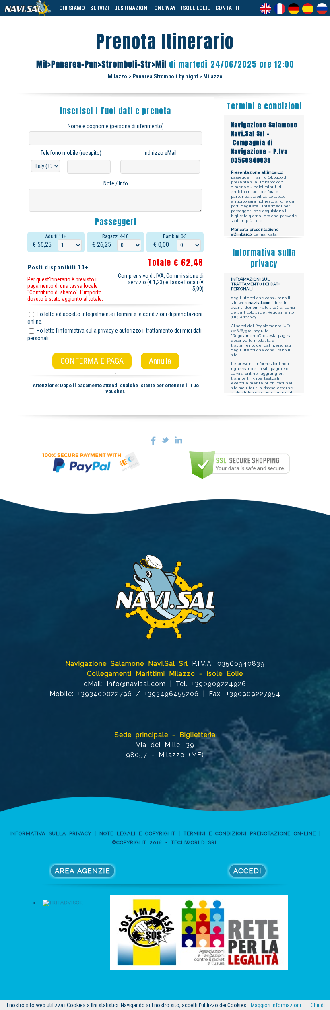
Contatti (227, 8)
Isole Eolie (195, 8)
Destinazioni (131, 8)
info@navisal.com (136, 684)
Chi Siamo (72, 8)
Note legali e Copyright (137, 833)
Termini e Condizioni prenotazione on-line (250, 833)
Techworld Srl (194, 842)
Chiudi (318, 1005)
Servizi (99, 8)
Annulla (160, 361)
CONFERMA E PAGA (92, 361)
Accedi (247, 871)
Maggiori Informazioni (276, 1005)
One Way (165, 8)
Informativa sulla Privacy (50, 833)
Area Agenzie (82, 871)
